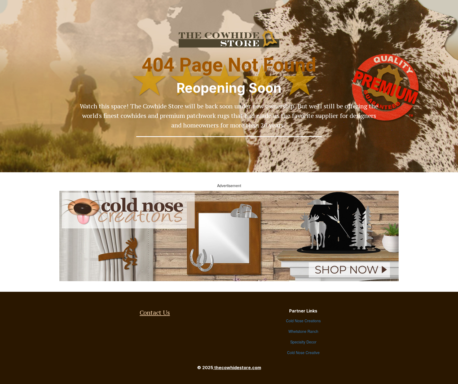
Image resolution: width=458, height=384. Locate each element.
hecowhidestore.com (238, 367)
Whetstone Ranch (303, 331)
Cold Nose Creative (303, 352)
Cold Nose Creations (303, 320)
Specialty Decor (303, 342)
